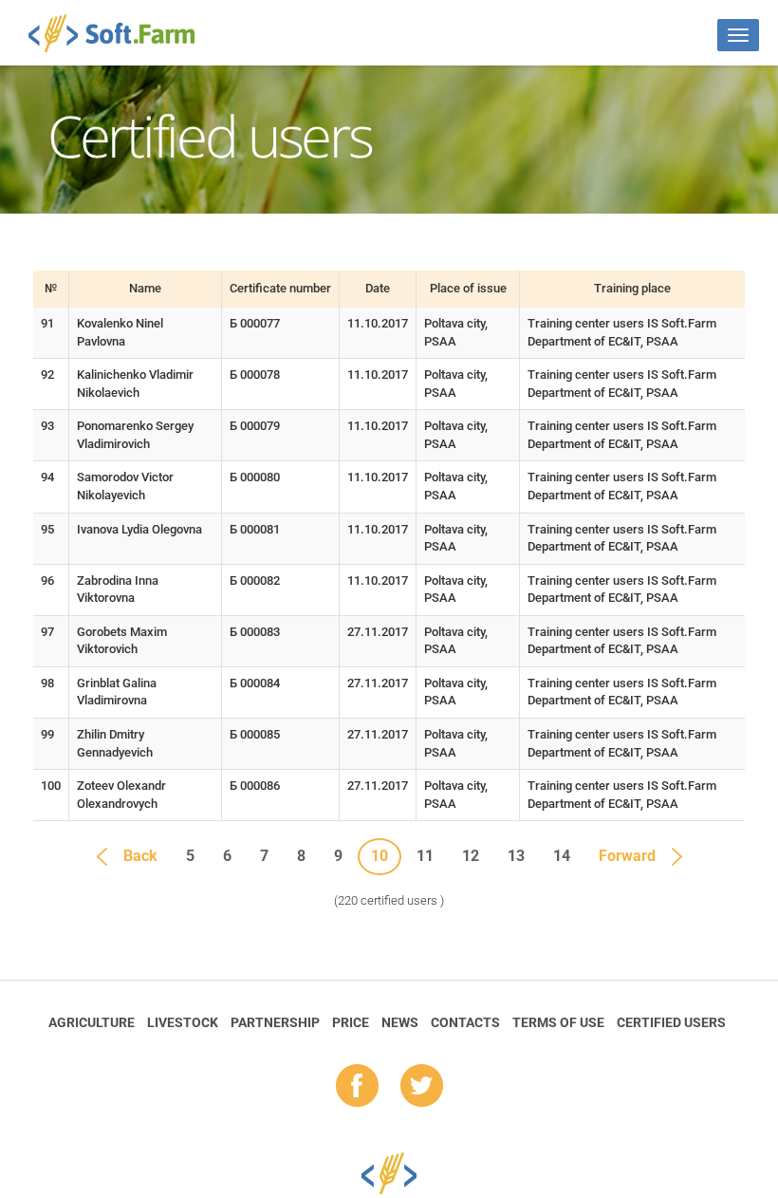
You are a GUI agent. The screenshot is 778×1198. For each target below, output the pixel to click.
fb (357, 1087)
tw (421, 1087)
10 (379, 856)
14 (561, 856)
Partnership (275, 1022)
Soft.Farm (121, 33)
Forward (627, 856)
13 (516, 856)
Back (140, 856)
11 (425, 856)
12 (470, 856)
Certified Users (671, 1022)
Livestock (182, 1022)
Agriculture (91, 1022)
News (399, 1022)
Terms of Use (558, 1022)
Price (350, 1022)
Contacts (465, 1022)
